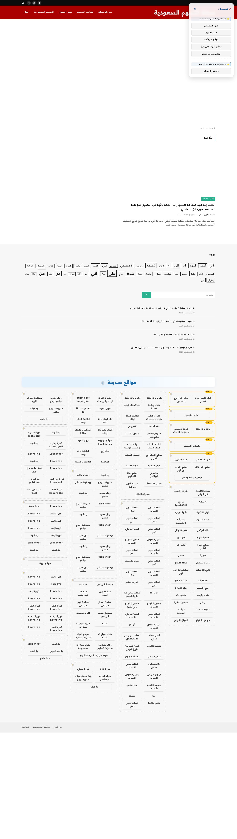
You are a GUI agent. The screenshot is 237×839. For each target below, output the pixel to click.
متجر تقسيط (132, 560)
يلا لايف (94, 686)
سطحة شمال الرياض (105, 604)
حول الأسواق (105, 12)
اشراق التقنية (181, 491)
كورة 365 (105, 668)
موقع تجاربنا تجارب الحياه (105, 442)
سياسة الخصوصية (41, 727)
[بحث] (23, 3)
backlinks (154, 426)
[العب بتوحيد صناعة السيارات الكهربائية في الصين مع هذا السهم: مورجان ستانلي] (168, 174)
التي (104, 265)
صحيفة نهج (203, 537)
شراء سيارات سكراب (83, 625)
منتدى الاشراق (132, 433)
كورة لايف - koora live (56, 607)
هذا (33, 274)
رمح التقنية (203, 587)
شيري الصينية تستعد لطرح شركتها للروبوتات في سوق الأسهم (162, 308)
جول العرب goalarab (105, 678)
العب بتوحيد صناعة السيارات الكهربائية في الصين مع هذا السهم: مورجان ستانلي (173, 207)
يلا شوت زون (56, 651)
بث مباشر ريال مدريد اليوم (83, 678)
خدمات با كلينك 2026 (83, 431)
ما (65, 274)
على (112, 273)
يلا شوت (105, 475)
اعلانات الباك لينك (132, 417)
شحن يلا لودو (154, 645)
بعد (193, 274)
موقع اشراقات (203, 466)
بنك (176, 273)
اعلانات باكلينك (83, 461)
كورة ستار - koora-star (34, 434)
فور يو (132, 624)
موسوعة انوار (203, 620)
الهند (201, 274)
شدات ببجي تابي (132, 520)
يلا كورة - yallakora (34, 480)
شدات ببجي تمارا (132, 509)
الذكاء (96, 265)
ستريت (148, 274)
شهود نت (181, 595)
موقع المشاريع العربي (154, 456)
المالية (30, 265)
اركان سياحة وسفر (192, 477)
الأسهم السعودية (44, 12)
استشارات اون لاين (180, 571)
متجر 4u (153, 592)
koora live (34, 453)
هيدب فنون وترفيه (132, 485)
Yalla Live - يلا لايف (34, 470)
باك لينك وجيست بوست (132, 446)
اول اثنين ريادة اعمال (203, 400)
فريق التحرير (203, 215)
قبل (85, 273)
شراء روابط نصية (154, 407)
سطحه (83, 584)
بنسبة (184, 274)
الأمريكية (139, 266)
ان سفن (203, 501)
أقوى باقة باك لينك (105, 431)
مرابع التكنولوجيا (181, 503)
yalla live (45, 419)
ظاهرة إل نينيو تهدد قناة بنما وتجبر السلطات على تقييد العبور (163, 348)
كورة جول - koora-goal (56, 445)
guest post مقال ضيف (83, 399)
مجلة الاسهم (202, 519)
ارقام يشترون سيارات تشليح (105, 646)
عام (121, 273)
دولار (158, 273)
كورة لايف (56, 513)
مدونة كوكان (181, 530)
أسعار (203, 265)
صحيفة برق (181, 459)
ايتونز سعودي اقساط (154, 541)
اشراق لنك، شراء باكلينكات (154, 417)
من (42, 273)
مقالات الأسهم (85, 12)
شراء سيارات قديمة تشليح (94, 655)
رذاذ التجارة (181, 587)
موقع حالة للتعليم (132, 474)
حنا (154, 695)
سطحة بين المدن (105, 593)
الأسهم (151, 265)
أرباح (211, 265)
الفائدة (50, 265)
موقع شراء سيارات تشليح (83, 636)
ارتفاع (161, 266)
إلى (176, 265)
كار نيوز (181, 537)
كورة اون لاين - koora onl (56, 480)
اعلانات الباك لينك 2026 (154, 446)
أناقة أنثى (181, 544)
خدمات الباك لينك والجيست (105, 399)
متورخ (203, 555)
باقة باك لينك (202, 428)
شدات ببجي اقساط (154, 509)
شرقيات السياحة (181, 611)
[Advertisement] (118, 73)
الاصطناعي (126, 265)
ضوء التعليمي (203, 459)
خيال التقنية (202, 512)
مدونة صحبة (203, 609)
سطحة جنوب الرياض (105, 614)
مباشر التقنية (181, 602)
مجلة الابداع (181, 562)
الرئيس (77, 266)
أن (184, 265)
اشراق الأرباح (181, 620)
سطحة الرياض (105, 584)
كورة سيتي (83, 668)
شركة (130, 274)
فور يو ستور (132, 582)
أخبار (26, 12)
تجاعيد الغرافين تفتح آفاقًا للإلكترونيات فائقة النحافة (167, 322)
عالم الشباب (191, 415)
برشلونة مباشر (83, 482)
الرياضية (104, 461)
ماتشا (132, 695)
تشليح (105, 623)
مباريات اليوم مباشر (105, 484)
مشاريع (105, 451)
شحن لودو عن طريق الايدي (132, 647)
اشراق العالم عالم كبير (154, 435)
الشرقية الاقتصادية (180, 521)
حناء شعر (132, 685)
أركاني (203, 602)
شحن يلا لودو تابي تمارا (132, 605)
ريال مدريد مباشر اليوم (56, 399)
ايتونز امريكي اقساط (132, 616)
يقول (211, 280)
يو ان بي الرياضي (154, 474)
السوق (68, 266)
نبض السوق (65, 12)
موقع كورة (45, 563)
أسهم (193, 265)
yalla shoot (83, 475)
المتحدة (210, 274)
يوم (202, 280)
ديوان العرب (83, 440)
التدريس (132, 426)
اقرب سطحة (83, 612)
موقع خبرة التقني (203, 546)
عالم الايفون (203, 530)
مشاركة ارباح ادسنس (181, 400)
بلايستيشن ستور (154, 665)
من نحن (58, 727)
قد (79, 274)
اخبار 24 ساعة (154, 483)
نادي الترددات (203, 569)
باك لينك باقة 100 (105, 421)
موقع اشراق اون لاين (181, 468)
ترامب (167, 273)
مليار (51, 274)
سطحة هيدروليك (83, 593)
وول (27, 274)
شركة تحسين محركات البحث (181, 430)
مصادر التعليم (132, 454)
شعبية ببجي (154, 656)
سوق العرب (105, 408)
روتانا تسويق (203, 562)
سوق (140, 274)
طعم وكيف (203, 595)
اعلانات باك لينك (83, 453)
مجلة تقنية (132, 465)
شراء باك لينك (154, 397)
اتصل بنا (25, 727)
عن (103, 273)
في (94, 273)
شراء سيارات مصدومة (83, 646)
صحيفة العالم (142, 494)
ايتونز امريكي (132, 528)
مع (58, 273)
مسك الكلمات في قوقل (202, 493)
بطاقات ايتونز (132, 656)
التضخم (113, 266)
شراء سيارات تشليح (105, 636)
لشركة (71, 274)
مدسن (181, 555)
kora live (34, 506)
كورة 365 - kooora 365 (56, 491)
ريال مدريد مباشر (105, 495)
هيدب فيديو (181, 580)
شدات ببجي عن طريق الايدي (132, 594)
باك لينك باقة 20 (83, 410)
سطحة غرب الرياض (83, 604)
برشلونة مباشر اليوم (34, 399)
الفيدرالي (40, 266)
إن (169, 265)
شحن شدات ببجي (154, 637)
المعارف (202, 580)
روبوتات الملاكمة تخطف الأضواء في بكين (174, 335)
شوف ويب (181, 512)
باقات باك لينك (132, 405)
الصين (59, 266)
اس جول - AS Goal (34, 491)
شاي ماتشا (154, 703)
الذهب (86, 266)
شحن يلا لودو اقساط (132, 541)
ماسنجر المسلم (192, 445)
